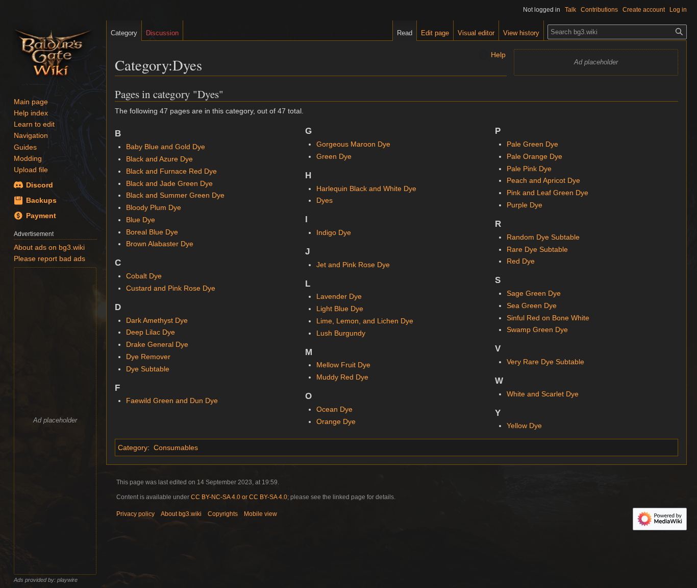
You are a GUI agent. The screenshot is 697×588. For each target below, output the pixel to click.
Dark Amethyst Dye (157, 320)
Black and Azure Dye (159, 159)
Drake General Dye (157, 344)
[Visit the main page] (53, 51)
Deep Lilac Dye (150, 332)
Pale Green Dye (532, 144)
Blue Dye (140, 220)
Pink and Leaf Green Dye (547, 193)
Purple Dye (524, 205)
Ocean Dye (334, 409)
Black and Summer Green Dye (175, 195)
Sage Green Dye (534, 293)
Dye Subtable (147, 369)
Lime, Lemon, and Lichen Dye (364, 321)
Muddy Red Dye (342, 377)
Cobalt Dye (144, 276)
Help (498, 55)
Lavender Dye (339, 296)
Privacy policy (135, 514)
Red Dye (521, 261)
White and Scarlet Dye (543, 394)
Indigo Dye (333, 232)
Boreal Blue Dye (152, 232)
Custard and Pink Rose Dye (170, 288)
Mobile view (260, 514)
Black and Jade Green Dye (169, 183)
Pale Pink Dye (529, 168)
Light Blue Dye (339, 308)
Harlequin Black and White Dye (366, 188)
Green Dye (334, 156)
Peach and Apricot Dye (543, 180)
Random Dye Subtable (543, 237)
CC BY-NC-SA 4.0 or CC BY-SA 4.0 (239, 497)
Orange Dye (336, 421)
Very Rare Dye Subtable (545, 362)
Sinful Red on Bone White (548, 318)
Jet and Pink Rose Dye (353, 265)
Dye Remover (148, 356)
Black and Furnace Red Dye (171, 171)
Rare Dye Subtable (537, 249)
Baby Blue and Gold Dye (165, 147)
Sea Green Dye (532, 305)
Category (132, 447)
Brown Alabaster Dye (159, 244)
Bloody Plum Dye (153, 207)
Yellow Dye (524, 425)
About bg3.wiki (181, 514)
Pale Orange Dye (534, 156)
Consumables (176, 447)
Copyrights (223, 514)
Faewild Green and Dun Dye (172, 400)
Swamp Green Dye (537, 329)
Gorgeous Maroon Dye (353, 144)
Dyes (324, 200)
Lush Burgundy (340, 333)
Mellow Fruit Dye (343, 365)
